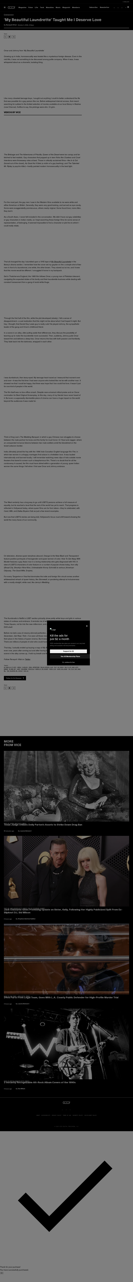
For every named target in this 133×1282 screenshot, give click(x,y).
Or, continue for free (68, 662)
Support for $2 (68, 651)
